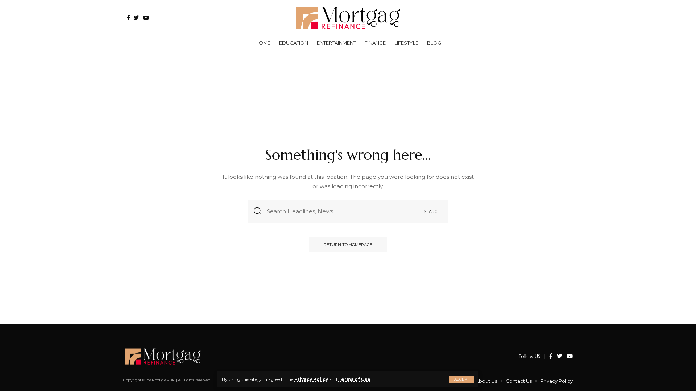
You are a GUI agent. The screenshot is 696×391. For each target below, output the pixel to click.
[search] (563, 17)
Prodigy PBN (163, 380)
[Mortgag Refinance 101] (348, 17)
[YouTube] (146, 17)
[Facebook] (128, 17)
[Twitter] (136, 17)
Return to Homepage (348, 244)
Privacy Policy (311, 379)
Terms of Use (354, 379)
